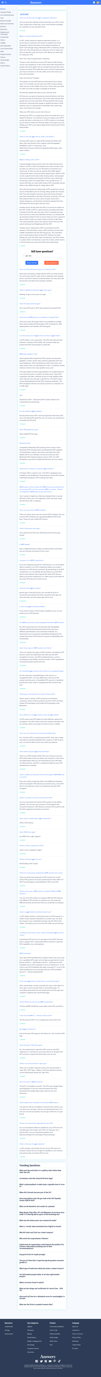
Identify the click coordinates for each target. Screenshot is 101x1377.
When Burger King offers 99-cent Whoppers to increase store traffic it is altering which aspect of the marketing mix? (41, 1213)
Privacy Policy (76, 1337)
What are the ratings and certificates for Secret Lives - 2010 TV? (41, 1289)
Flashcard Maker (55, 1334)
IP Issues (75, 1348)
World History (31, 1337)
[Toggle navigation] (3, 2)
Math (2, 51)
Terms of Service (77, 1334)
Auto (1, 18)
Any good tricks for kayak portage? (32, 1254)
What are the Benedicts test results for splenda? (37, 1206)
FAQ (51, 1345)
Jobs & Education (5, 46)
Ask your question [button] (51, 263)
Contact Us (75, 1330)
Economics (30, 1352)
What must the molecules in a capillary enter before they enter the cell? (40, 1171)
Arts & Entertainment (7, 15)
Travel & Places (5, 66)
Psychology (30, 1345)
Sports (2, 63)
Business (3, 26)
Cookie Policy (76, 1345)
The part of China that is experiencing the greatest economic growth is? (41, 1261)
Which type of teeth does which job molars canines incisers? (41, 1268)
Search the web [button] (32, 263)
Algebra (29, 1326)
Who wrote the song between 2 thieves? (33, 1238)
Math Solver (53, 1341)
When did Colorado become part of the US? (35, 1192)
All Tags (7, 1330)
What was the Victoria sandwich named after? (36, 1304)
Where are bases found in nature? (31, 1282)
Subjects (3, 9)
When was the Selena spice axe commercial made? (37, 1220)
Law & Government (6, 49)
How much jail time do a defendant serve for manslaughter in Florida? (42, 1297)
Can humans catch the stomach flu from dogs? (36, 1178)
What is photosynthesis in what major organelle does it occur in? (42, 1185)
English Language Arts (34, 1341)
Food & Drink (4, 37)
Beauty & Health (5, 21)
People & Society (5, 54)
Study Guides (54, 1337)
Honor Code (53, 1330)
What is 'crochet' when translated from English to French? (40, 1226)
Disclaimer (75, 1341)
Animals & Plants (5, 12)
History (2, 40)
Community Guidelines (57, 1326)
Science (2, 57)
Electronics (3, 29)
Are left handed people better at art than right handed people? (39, 1275)
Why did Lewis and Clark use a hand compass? (36, 1232)
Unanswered (9, 1334)
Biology (29, 1334)
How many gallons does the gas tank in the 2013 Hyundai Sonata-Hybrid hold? (40, 1199)
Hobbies (3, 43)
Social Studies (4, 60)
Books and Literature (7, 24)
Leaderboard (9, 1326)
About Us (75, 1326)
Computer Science (33, 1348)
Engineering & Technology (4, 33)
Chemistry (30, 1330)
